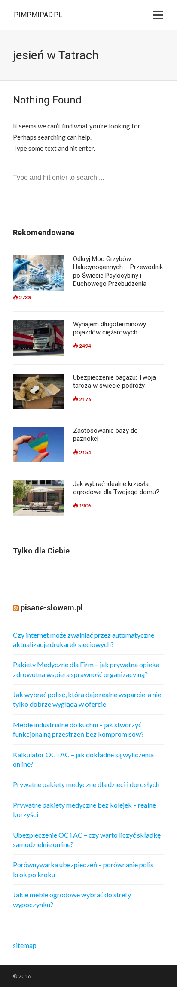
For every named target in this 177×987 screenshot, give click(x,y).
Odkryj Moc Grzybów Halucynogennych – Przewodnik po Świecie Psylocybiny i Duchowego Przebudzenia (118, 271)
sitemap (25, 945)
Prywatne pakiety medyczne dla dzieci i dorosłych (86, 784)
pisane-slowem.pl (52, 607)
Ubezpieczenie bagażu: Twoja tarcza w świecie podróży (114, 382)
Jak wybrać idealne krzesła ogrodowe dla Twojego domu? (116, 488)
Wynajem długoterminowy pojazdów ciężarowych (109, 328)
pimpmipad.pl (38, 15)
